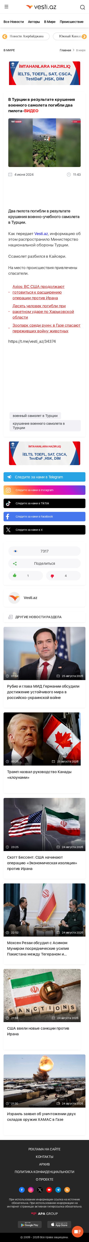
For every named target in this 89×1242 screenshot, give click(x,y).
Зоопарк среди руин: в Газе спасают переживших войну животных (46, 328)
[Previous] (5, 37)
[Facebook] (22, 1190)
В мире (50, 22)
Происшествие (72, 22)
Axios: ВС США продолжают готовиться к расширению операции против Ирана (39, 292)
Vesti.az (41, 233)
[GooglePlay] (30, 1224)
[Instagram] (31, 1190)
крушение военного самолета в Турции (39, 425)
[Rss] (67, 1190)
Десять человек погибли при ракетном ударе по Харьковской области (43, 312)
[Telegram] (58, 1190)
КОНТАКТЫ (44, 1157)
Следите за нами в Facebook (34, 516)
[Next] (84, 37)
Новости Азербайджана (26, 36)
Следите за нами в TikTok (32, 503)
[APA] (44, 1213)
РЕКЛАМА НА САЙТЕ (44, 1149)
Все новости (14, 22)
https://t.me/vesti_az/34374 (32, 341)
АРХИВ (44, 1164)
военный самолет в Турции (35, 416)
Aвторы (34, 22)
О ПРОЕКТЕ (44, 1179)
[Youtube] (49, 1190)
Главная (65, 50)
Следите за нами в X (29, 529)
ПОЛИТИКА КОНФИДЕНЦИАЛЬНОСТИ (44, 1172)
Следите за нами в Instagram (34, 490)
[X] (40, 1190)
